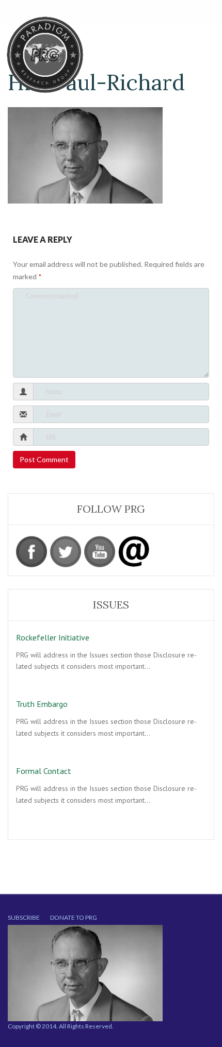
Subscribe (24, 917)
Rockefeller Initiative (52, 637)
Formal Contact (43, 771)
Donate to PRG (73, 917)
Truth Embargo (42, 704)
